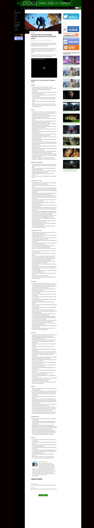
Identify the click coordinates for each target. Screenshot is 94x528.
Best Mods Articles (17, 22)
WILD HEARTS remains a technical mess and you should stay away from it (44, 489)
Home (22, 8)
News (25, 8)
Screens (28, 8)
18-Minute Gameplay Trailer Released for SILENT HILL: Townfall (70, 135)
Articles (15, 14)
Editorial (15, 27)
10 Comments (50, 40)
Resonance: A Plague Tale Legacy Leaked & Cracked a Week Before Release (70, 100)
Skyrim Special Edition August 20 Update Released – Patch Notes (70, 146)
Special (15, 16)
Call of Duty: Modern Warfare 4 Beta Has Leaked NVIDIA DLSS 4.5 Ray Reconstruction (71, 123)
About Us (72, 8)
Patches (36, 8)
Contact (68, 8)
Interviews (16, 29)
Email (37, 475)
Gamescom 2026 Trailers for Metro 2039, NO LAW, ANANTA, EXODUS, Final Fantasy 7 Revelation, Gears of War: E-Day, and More (70, 170)
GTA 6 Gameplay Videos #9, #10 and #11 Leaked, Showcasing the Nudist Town (71, 89)
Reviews (64, 8)
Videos (32, 8)
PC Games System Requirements (47, 8)
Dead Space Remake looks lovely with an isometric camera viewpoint (43, 484)
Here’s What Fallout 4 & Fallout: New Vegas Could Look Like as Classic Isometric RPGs (70, 158)
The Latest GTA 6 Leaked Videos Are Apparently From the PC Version (69, 77)
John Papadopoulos (42, 40)
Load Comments (43, 495)
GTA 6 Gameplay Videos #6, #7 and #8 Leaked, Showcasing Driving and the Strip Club (71, 65)
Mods (39, 8)
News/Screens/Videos (17, 12)
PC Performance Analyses (57, 8)
